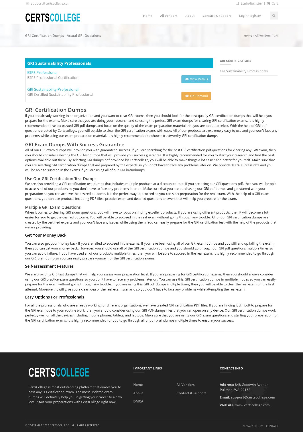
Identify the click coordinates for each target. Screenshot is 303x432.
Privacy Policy (252, 426)
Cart (274, 3)
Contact (272, 426)
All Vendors (168, 16)
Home (147, 16)
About (190, 16)
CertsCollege (59, 425)
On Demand (198, 96)
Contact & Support (217, 16)
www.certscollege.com (252, 405)
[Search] (274, 16)
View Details (198, 79)
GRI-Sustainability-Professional (53, 89)
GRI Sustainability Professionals (244, 71)
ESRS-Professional (42, 72)
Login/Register (251, 3)
